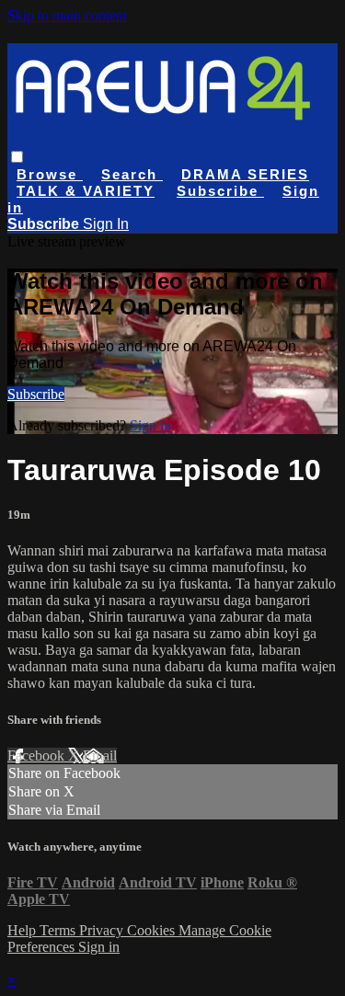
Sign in (150, 425)
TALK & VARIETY (86, 191)
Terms (59, 930)
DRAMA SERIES (245, 174)
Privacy (103, 930)
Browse (50, 174)
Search (132, 174)
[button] (17, 157)
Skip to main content (67, 15)
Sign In (106, 224)
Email (100, 755)
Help (23, 930)
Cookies (152, 930)
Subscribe (35, 394)
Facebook (37, 755)
